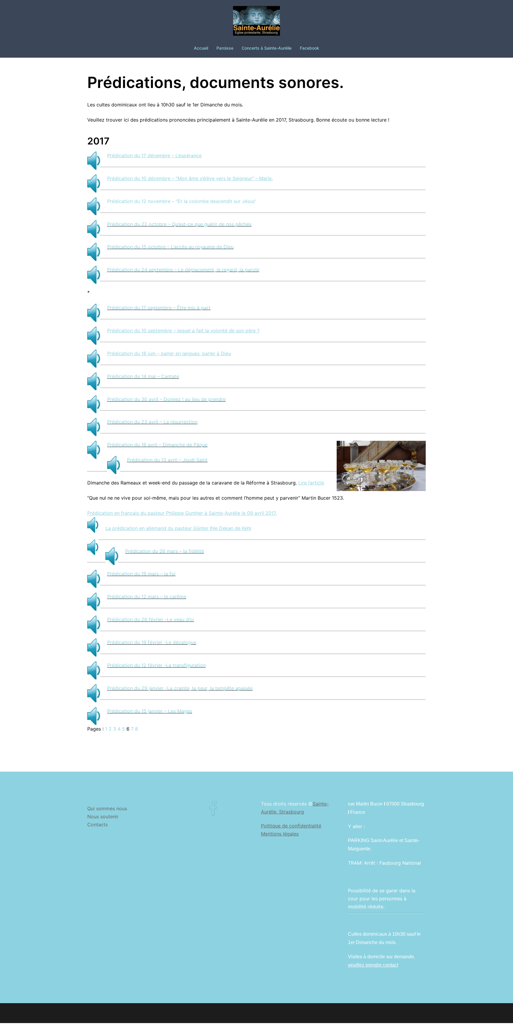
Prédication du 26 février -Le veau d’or (150, 619)
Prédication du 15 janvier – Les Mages (149, 711)
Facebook (309, 48)
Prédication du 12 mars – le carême (146, 597)
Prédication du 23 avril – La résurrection (152, 422)
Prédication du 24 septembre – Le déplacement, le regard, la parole (183, 270)
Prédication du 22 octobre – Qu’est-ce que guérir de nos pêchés (179, 224)
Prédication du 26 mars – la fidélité (164, 551)
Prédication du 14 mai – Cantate (143, 376)
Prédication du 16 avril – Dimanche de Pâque (157, 445)
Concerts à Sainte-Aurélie (267, 48)
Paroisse (224, 48)
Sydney (202, 1013)
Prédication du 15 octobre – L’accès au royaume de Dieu (170, 247)
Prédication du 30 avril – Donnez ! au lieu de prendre (166, 399)
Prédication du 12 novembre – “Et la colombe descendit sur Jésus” (181, 201)
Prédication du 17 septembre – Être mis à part (158, 308)
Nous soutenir (102, 816)
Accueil (201, 48)
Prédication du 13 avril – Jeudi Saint (167, 460)
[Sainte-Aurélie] (256, 23)
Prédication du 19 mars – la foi (141, 574)
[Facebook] (213, 812)
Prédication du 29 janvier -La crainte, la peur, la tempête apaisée (180, 688)
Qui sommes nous (107, 808)
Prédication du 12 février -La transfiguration (156, 665)
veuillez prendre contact (373, 965)
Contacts (97, 825)
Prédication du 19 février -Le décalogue (151, 642)
